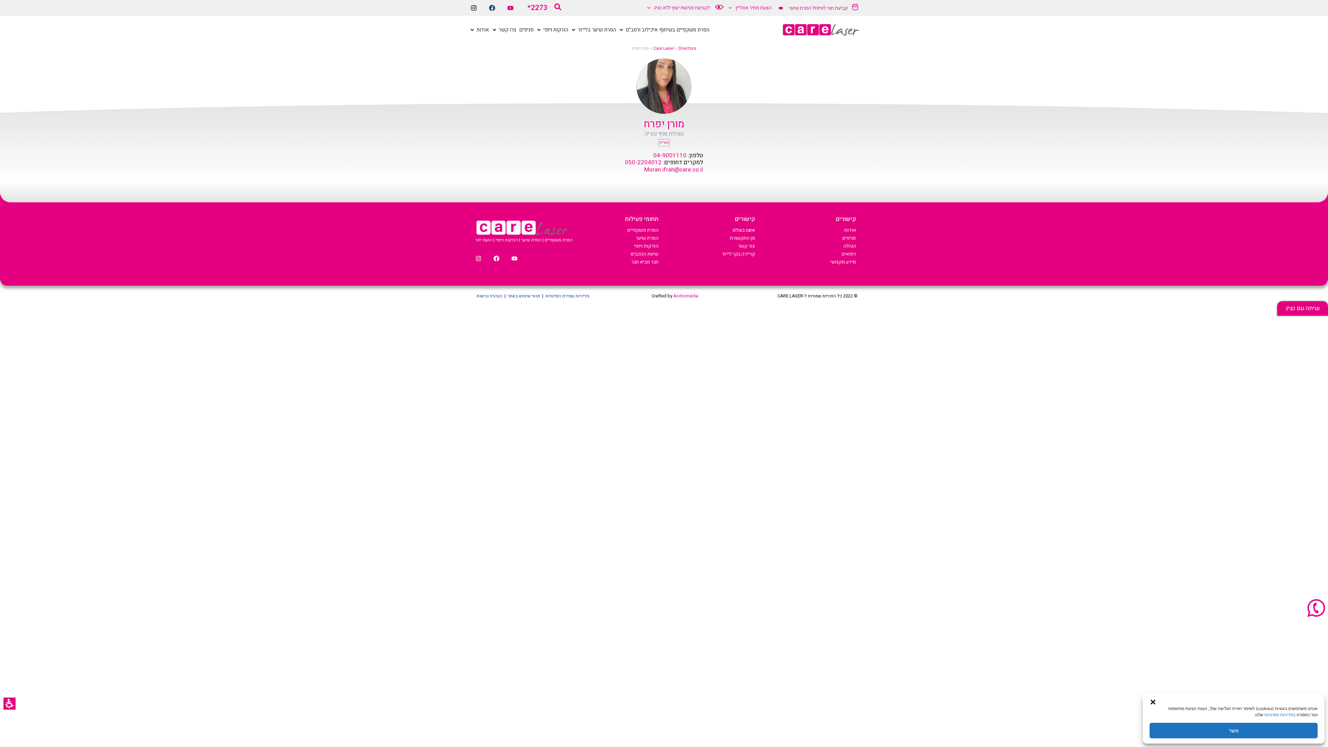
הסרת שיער (647, 238)
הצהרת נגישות (489, 296)
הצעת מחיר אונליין (754, 7)
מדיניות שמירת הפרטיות (567, 296)
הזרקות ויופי (646, 246)
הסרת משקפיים (642, 230)
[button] (9, 704)
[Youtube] (510, 8)
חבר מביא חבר (644, 262)
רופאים (849, 254)
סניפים (849, 238)
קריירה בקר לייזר (738, 254)
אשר (1233, 730)
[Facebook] (492, 8)
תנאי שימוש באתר (524, 296)
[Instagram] (474, 8)
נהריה (664, 142)
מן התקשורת (742, 238)
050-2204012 (643, 162)
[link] (1302, 308)
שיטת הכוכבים (644, 254)
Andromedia (685, 296)
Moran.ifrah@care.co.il (673, 169)
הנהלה (849, 246)
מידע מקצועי (843, 262)
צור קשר (746, 246)
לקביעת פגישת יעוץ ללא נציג (682, 7)
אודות (850, 230)
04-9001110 (669, 155)
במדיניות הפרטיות (1279, 714)
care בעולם (744, 230)
